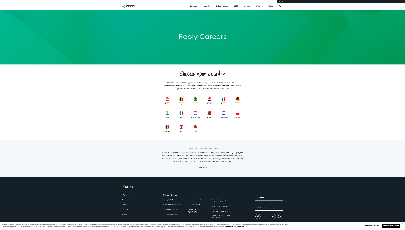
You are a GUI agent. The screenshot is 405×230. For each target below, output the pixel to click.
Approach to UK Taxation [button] (220, 206)
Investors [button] (125, 209)
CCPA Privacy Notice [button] (194, 204)
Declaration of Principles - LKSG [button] (220, 200)
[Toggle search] (280, 6)
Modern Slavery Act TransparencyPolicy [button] (194, 211)
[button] (167, 101)
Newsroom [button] (125, 214)
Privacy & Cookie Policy (235, 226)
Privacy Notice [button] (172, 204)
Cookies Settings (371, 225)
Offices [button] (124, 204)
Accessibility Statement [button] (219, 211)
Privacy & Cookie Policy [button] (170, 200)
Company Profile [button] (127, 200)
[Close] (402, 224)
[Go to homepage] (128, 6)
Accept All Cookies (391, 225)
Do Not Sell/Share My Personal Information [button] (222, 216)
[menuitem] (193, 6)
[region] (202, 226)
